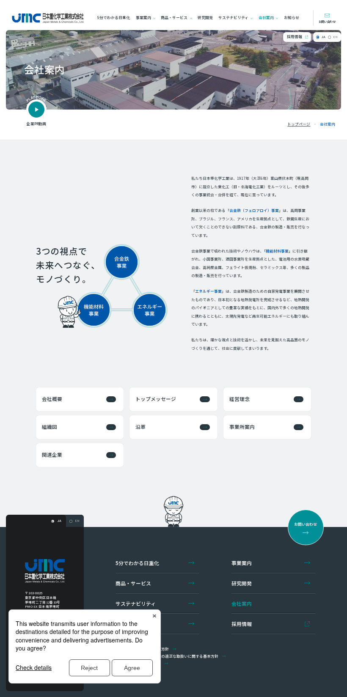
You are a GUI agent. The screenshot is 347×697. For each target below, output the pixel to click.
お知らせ (291, 17)
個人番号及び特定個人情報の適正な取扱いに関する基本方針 (167, 656)
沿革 (140, 426)
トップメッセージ (155, 398)
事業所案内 (242, 426)
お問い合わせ (327, 21)
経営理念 (239, 398)
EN (335, 36)
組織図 (49, 426)
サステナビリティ (233, 17)
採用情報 (294, 36)
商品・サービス (174, 17)
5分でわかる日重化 (113, 17)
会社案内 (266, 17)
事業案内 (143, 17)
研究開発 (205, 17)
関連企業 (52, 454)
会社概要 (52, 398)
